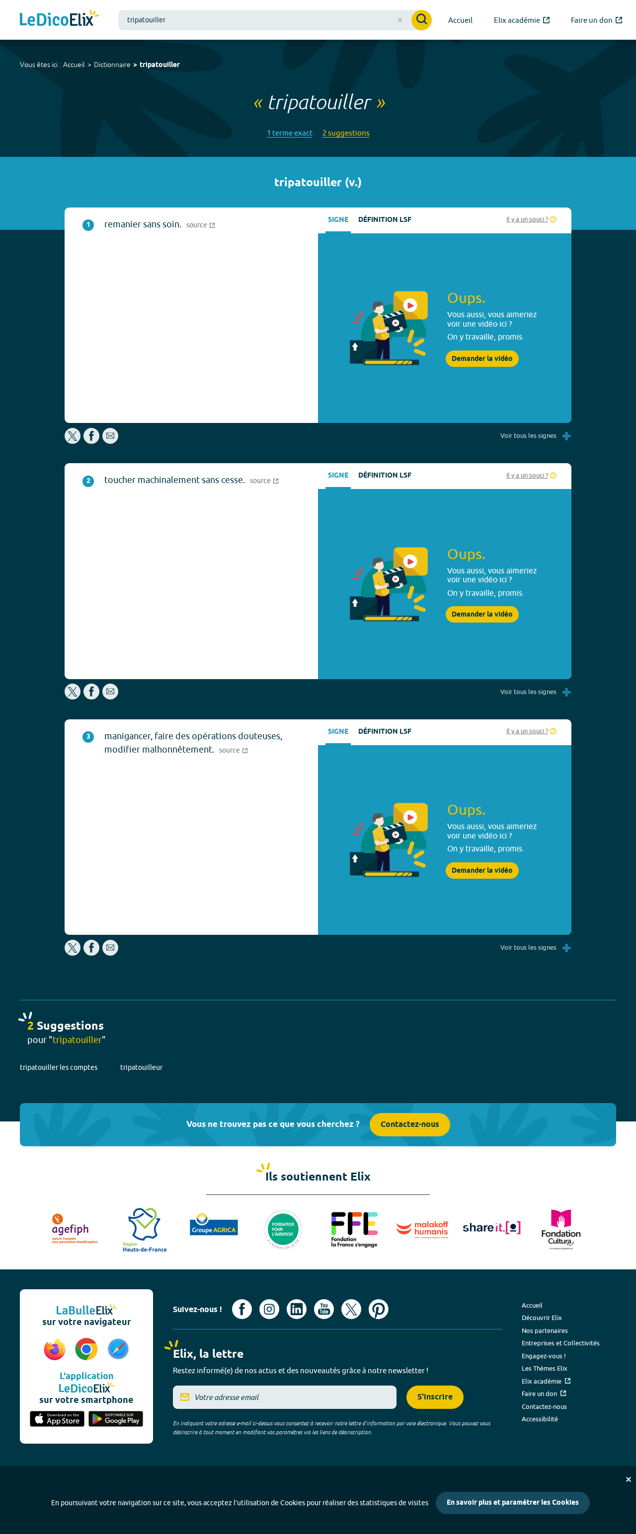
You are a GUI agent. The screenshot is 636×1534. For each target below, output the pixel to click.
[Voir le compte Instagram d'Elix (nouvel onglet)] (269, 1309)
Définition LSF (384, 220)
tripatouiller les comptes (58, 1067)
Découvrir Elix (542, 1318)
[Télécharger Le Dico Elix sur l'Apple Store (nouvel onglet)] (57, 1420)
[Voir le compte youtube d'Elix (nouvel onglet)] (324, 1309)
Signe (338, 220)
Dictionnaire (112, 65)
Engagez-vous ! (544, 1356)
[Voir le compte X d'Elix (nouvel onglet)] (351, 1309)
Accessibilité (540, 1419)
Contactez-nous (410, 1124)
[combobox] (275, 20)
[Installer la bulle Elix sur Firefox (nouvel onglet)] (56, 1350)
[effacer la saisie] (400, 19)
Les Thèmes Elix (544, 1368)
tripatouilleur (141, 1067)
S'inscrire (435, 1397)
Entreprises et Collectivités (561, 1343)
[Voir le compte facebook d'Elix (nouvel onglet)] (242, 1309)
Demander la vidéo (482, 359)
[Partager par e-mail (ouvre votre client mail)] (110, 441)
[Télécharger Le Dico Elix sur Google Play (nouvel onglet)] (115, 1420)
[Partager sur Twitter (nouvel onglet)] (73, 441)
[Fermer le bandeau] (628, 1479)
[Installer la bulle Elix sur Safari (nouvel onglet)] (118, 1350)
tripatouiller (160, 65)
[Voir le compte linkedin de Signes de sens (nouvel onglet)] (297, 1309)
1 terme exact (290, 133)
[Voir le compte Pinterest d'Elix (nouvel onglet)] (379, 1309)
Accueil (74, 65)
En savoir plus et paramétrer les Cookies (513, 1503)
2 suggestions (346, 133)
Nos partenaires (545, 1330)
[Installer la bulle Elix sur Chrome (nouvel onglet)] (88, 1350)
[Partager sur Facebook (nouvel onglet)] (91, 441)
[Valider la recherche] (421, 20)
